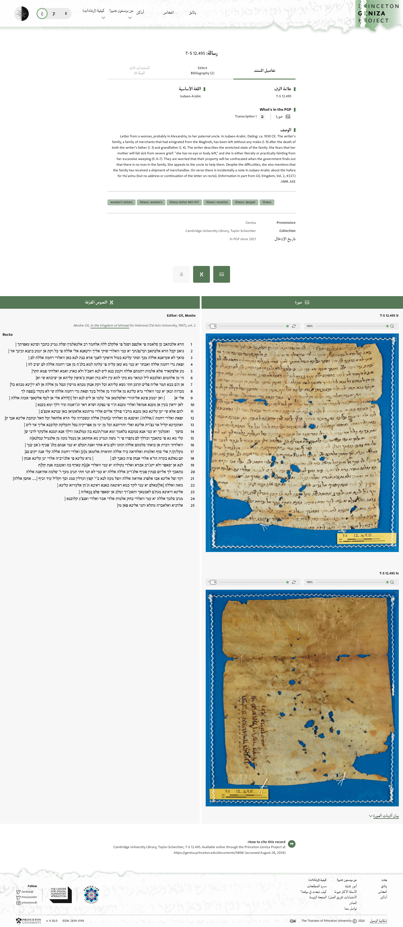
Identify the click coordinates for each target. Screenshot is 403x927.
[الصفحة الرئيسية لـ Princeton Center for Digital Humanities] (57, 894)
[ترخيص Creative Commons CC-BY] (293, 921)
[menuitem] (201, 14)
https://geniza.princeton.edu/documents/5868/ (209, 853)
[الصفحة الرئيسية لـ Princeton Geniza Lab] (88, 894)
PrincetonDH (29, 897)
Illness (267, 202)
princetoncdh (29, 902)
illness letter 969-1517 (184, 202)
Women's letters (121, 202)
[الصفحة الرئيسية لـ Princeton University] (28, 921)
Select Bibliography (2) (202, 70)
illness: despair (245, 202)
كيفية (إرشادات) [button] (94, 11)
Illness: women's (151, 202)
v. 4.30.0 (51, 921)
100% (310, 326)
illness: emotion (217, 202)
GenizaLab (27, 891)
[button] (379, 16)
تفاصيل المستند (264, 71)
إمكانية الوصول (378, 921)
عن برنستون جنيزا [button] (121, 11)
